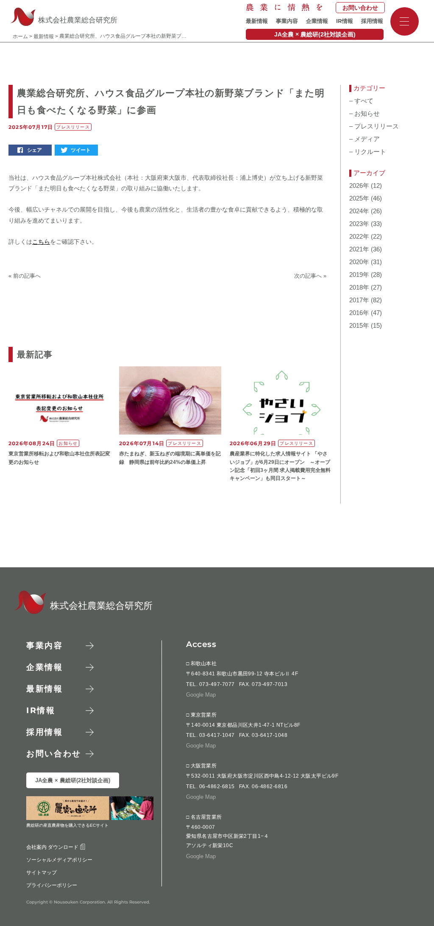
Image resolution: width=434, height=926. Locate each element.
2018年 (359, 287)
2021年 (359, 249)
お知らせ (364, 113)
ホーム (20, 36)
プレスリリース (374, 126)
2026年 (359, 185)
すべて (361, 101)
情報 (344, 21)
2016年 (359, 313)
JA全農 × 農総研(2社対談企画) (315, 34)
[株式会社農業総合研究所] (25, 611)
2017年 (359, 300)
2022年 (359, 236)
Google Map (201, 695)
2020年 (359, 262)
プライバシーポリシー (51, 885)
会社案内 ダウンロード (53, 847)
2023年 (359, 223)
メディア (364, 139)
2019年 (359, 274)
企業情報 (317, 21)
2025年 (359, 198)
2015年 (359, 325)
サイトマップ (41, 873)
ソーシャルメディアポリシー (59, 860)
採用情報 (372, 21)
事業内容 (287, 21)
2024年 (359, 211)
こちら (41, 241)
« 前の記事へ (24, 276)
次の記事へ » (310, 276)
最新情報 (257, 21)
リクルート (367, 151)
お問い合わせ (360, 7)
